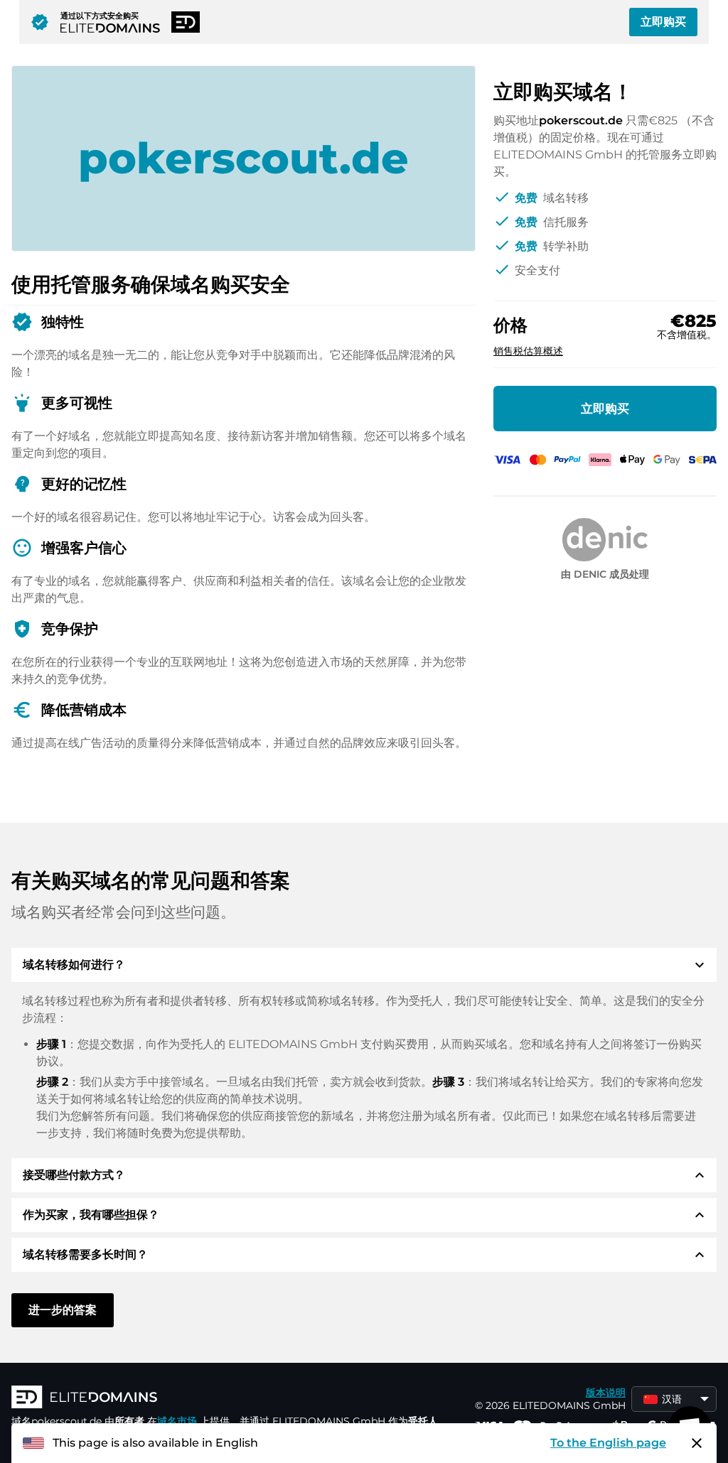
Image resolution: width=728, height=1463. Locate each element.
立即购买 (663, 21)
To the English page (608, 1442)
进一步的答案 (62, 1310)
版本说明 (606, 1392)
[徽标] (224, 1398)
